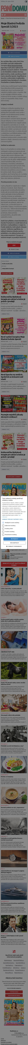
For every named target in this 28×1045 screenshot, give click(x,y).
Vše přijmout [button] (14, 539)
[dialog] (14, 522)
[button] (14, 519)
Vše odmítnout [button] (14, 543)
